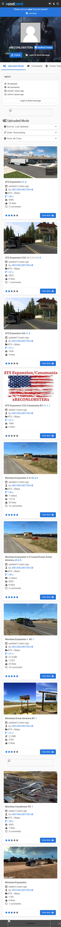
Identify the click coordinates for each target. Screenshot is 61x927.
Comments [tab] (36, 66)
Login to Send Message (39, 55)
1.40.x (10, 821)
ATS (10, 193)
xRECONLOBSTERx (21, 189)
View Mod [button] (46, 215)
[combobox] (30, 126)
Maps (17, 193)
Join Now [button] (32, 13)
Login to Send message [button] (30, 101)
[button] (15, 55)
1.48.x (10, 196)
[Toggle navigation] (3, 3)
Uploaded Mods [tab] (15, 66)
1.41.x (10, 653)
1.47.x (10, 272)
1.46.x (10, 492)
